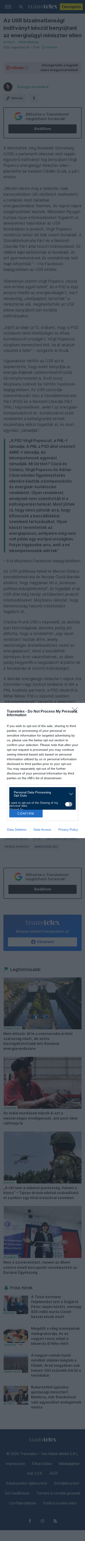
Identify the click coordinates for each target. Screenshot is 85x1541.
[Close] (76, 711)
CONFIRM (25, 813)
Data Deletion (17, 829)
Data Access (42, 829)
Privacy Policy (68, 829)
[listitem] (40, 794)
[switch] (68, 804)
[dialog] (42, 770)
